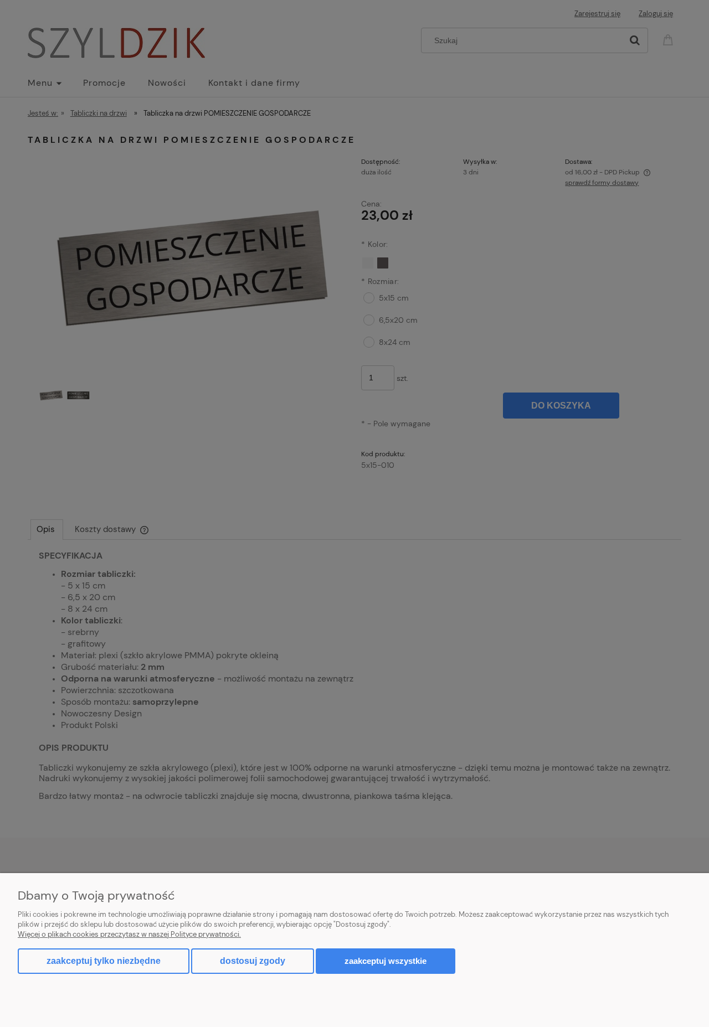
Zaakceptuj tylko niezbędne (104, 961)
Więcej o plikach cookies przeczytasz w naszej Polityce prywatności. (129, 934)
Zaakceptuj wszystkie (386, 961)
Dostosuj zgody (252, 961)
